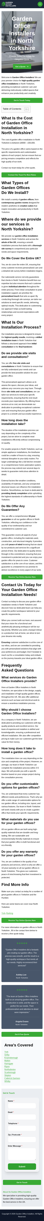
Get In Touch (22, 1182)
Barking (9, 913)
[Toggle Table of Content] (25, 109)
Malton (7, 1061)
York (3, 913)
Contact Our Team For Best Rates (22, 175)
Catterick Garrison (12, 1078)
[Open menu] (40, 4)
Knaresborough (11, 1058)
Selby (6, 1055)
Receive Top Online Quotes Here (22, 577)
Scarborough (10, 1072)
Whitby (7, 1081)
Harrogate (8, 1064)
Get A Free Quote (22, 1034)
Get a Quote (20, 67)
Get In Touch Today (22, 100)
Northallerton (10, 1069)
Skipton (7, 1075)
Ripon (7, 1066)
